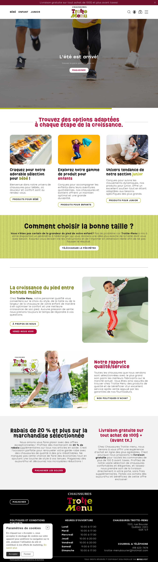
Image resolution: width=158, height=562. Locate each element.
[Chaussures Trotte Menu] (79, 12)
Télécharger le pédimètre (79, 248)
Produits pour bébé (26, 199)
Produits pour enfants (76, 205)
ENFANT (23, 12)
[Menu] (146, 12)
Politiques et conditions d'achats (27, 560)
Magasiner (79, 70)
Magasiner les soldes (49, 470)
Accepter (13, 554)
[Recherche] (129, 12)
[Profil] (134, 12)
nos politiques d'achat (112, 398)
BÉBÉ (13, 12)
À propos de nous (24, 324)
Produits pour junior (123, 200)
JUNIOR (35, 12)
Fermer (27, 554)
